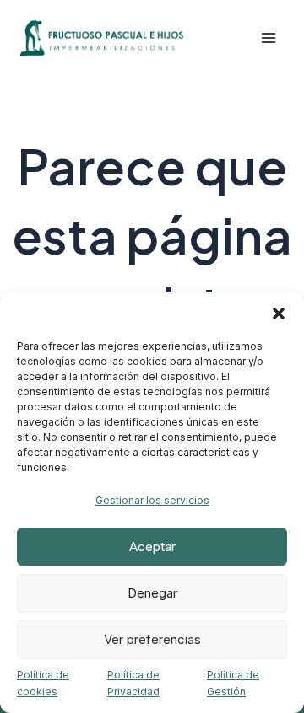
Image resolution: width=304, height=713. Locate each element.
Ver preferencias (152, 639)
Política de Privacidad (133, 683)
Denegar (152, 593)
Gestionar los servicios (152, 500)
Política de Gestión (233, 683)
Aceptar (152, 547)
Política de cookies (43, 683)
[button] (278, 313)
